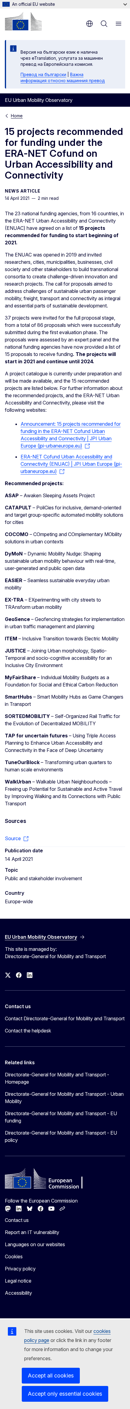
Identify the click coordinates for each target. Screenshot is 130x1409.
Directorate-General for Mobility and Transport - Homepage (57, 1078)
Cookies (14, 1256)
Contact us (17, 1220)
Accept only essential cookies (65, 1394)
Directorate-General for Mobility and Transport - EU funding (61, 1117)
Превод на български (43, 74)
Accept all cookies (51, 1375)
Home (17, 115)
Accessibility (18, 1293)
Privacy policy (20, 1269)
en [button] (89, 23)
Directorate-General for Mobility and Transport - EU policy (61, 1136)
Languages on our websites (35, 1244)
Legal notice (18, 1281)
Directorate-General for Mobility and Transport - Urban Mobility (64, 1097)
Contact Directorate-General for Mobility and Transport (65, 1018)
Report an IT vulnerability (32, 1232)
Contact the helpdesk (28, 1031)
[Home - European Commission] (23, 21)
